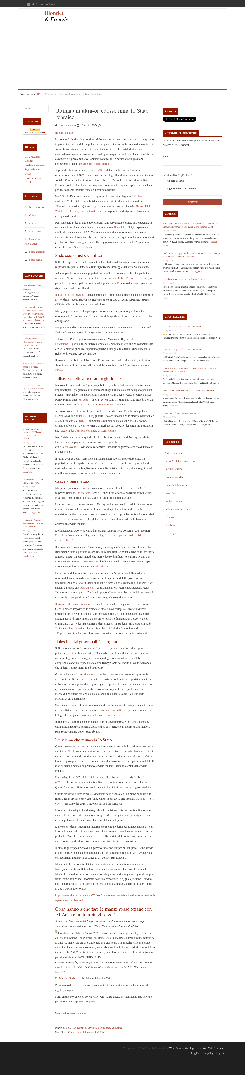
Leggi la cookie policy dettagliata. (208, 1053)
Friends (33, 223)
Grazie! (28, 173)
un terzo (83, 399)
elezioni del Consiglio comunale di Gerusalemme (88, 430)
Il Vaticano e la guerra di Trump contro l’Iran (182, 326)
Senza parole (35, 259)
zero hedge (170, 533)
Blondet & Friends (56, 16)
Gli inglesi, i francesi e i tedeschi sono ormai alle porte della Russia (33, 523)
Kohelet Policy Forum (120, 278)
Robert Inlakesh (64, 132)
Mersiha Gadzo (67, 978)
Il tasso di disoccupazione (69, 294)
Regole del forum (33, 169)
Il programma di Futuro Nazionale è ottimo (181, 413)
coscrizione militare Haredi (94, 163)
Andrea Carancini (173, 453)
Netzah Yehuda (99, 566)
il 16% (98, 170)
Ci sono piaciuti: (30, 418)
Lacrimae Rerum (173, 501)
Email (167, 156)
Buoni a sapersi (37, 207)
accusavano (69, 447)
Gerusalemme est (103, 404)
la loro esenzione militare (111, 710)
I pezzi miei (35, 231)
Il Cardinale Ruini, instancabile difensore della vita (184, 279)
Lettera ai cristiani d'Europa (179, 509)
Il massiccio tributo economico (72, 604)
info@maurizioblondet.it (44, 4)
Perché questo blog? (35, 165)
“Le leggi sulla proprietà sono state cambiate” (97, 1027)
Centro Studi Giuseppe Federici (181, 461)
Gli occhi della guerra (176, 485)
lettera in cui (87, 587)
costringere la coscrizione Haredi (100, 715)
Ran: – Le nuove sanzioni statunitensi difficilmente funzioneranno (190, 390)
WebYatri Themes (213, 1048)
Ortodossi (169, 517)
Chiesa (32, 215)
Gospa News (171, 493)
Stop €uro (170, 525)
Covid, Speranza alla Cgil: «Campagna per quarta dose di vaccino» (34, 341)
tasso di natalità (115, 227)
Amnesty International (82, 211)
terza (82, 420)
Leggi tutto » (28, 471)
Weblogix (190, 1048)
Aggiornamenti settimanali (181, 188)
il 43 (142, 798)
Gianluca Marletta (174, 477)
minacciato (77, 519)
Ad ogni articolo (175, 181)
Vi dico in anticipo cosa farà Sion (86, 1032)
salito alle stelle (75, 628)
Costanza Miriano (173, 468)
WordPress (175, 1048)
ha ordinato (83, 493)
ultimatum (89, 674)
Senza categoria (37, 251)
